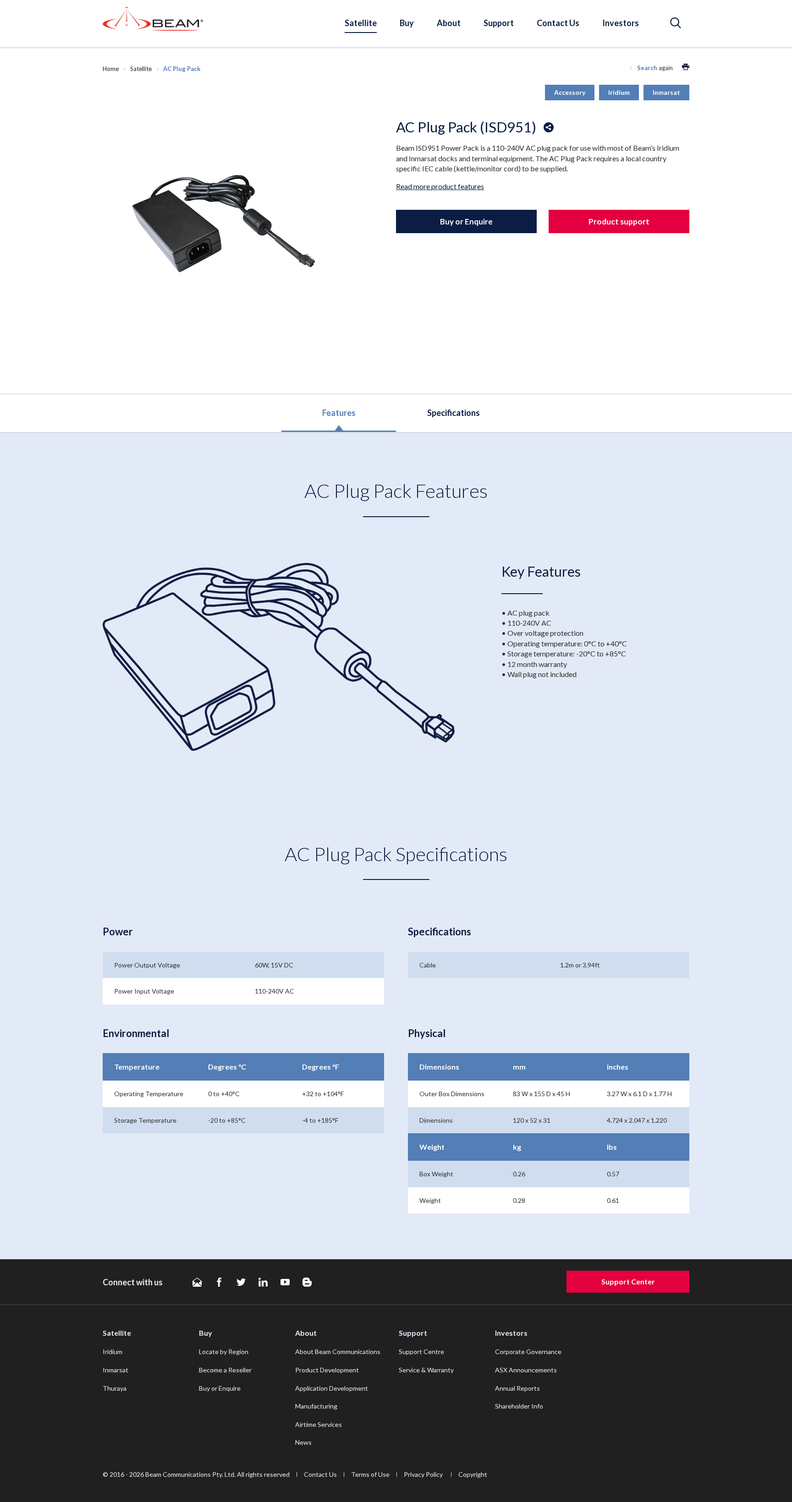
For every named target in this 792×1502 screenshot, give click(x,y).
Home (111, 68)
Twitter (241, 1282)
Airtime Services (318, 1424)
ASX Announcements (526, 1370)
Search (647, 67)
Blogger (307, 1282)
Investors (620, 23)
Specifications (453, 413)
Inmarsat (115, 1370)
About (449, 23)
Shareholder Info (519, 1406)
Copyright (472, 1474)
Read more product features (440, 186)
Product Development (327, 1370)
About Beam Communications (337, 1351)
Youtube (285, 1282)
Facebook (219, 1282)
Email (197, 1282)
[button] (675, 23)
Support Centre (421, 1351)
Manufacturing (316, 1406)
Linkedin (263, 1282)
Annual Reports (517, 1388)
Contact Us (558, 23)
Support (499, 23)
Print (685, 67)
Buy (407, 23)
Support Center (628, 1281)
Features (339, 413)
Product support (618, 221)
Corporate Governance (528, 1351)
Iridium (112, 1351)
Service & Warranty (426, 1370)
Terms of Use (370, 1474)
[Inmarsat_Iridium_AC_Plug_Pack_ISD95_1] (220, 227)
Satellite (361, 23)
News (303, 1442)
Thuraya (114, 1388)
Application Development (331, 1388)
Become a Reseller (225, 1370)
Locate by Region (223, 1351)
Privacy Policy (424, 1474)
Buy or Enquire (466, 221)
